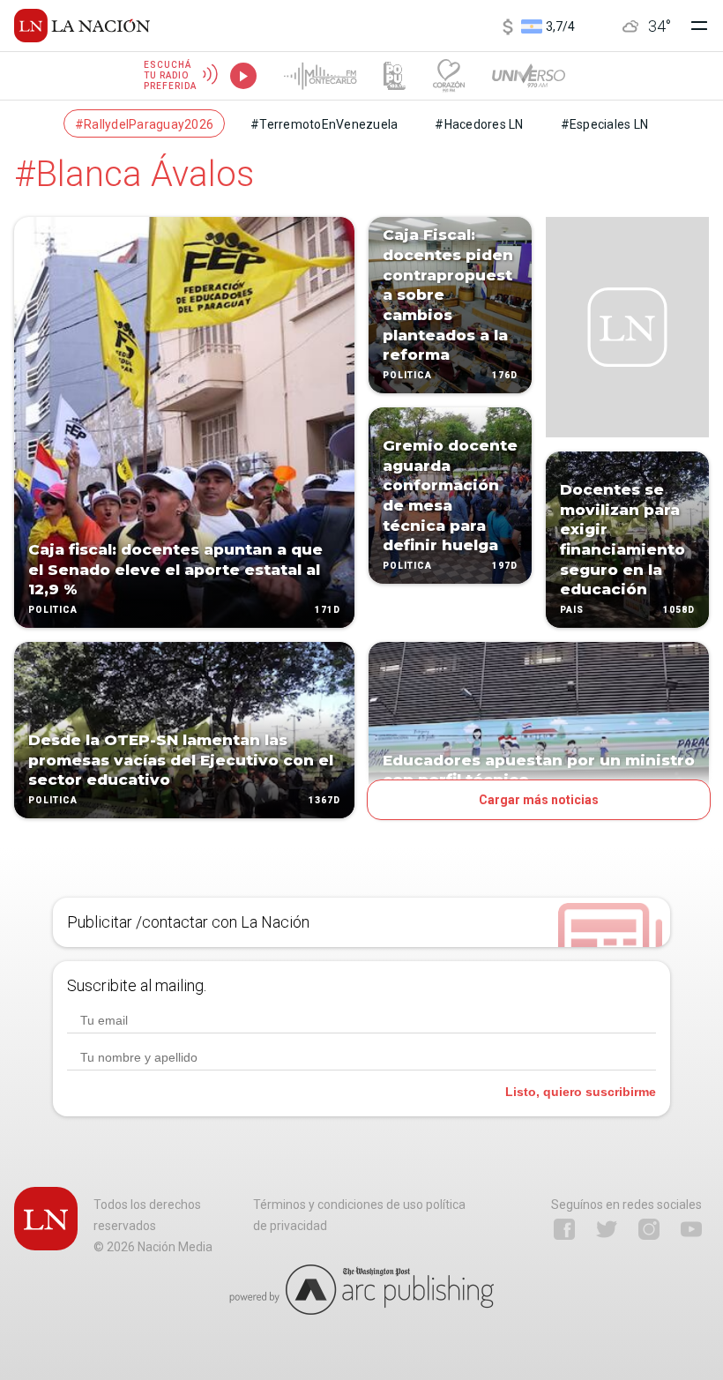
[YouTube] (691, 1229)
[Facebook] (564, 1229)
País (572, 610)
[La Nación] (82, 25)
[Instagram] (649, 1229)
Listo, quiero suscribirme (580, 1092)
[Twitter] (607, 1229)
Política (53, 610)
